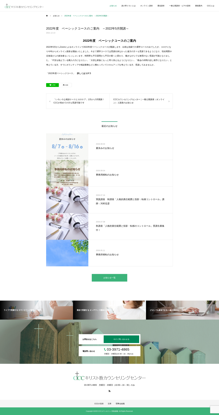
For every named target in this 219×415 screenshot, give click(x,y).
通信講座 (161, 6)
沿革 (109, 404)
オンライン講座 (146, 6)
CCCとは (210, 6)
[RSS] (109, 391)
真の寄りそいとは (128, 6)
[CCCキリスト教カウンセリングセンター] (24, 5)
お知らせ (113, 6)
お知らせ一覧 (109, 278)
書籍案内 (198, 6)
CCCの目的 (99, 404)
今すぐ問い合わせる (121, 339)
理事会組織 (120, 404)
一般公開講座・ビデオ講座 (179, 6)
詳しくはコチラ (84, 73)
